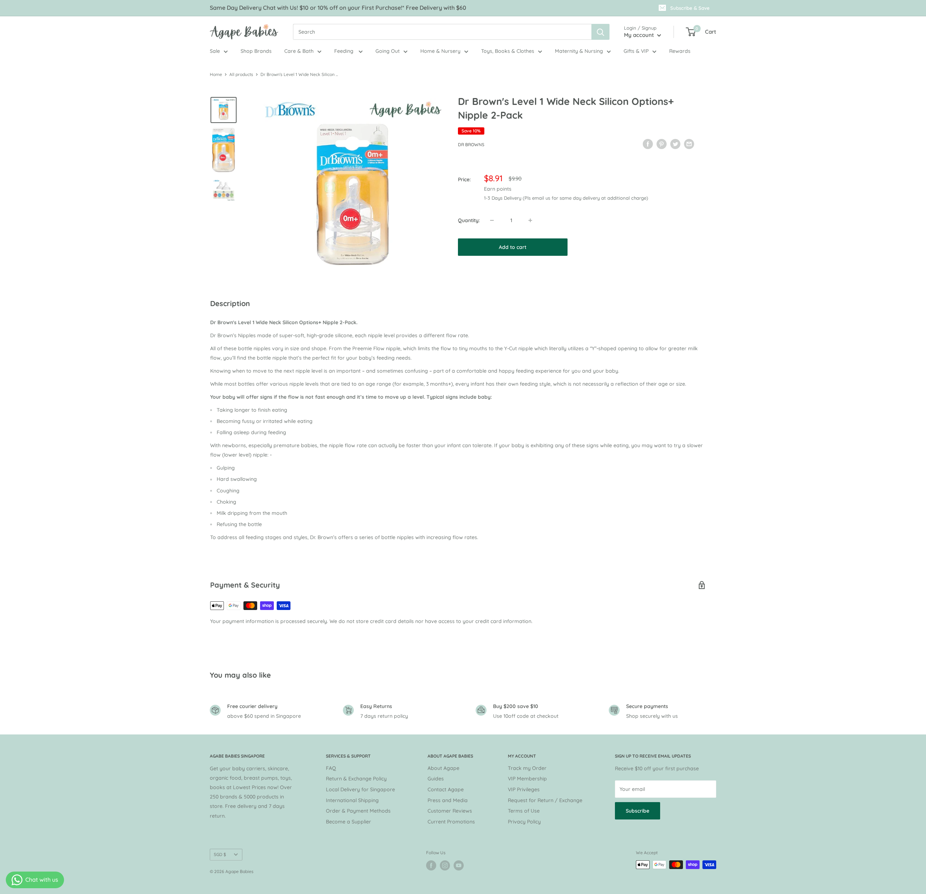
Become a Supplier (348, 821)
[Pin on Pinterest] (662, 144)
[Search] (600, 32)
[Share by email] (689, 144)
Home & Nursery (440, 51)
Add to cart (512, 247)
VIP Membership (527, 778)
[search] (442, 32)
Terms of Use (524, 811)
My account (639, 34)
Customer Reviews (450, 811)
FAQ (331, 768)
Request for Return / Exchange (545, 800)
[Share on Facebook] (648, 144)
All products (241, 74)
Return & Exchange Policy (356, 778)
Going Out (387, 51)
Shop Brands (256, 51)
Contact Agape (446, 789)
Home (216, 74)
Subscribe (637, 811)
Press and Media (448, 800)
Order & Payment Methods (358, 811)
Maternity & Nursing (579, 51)
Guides (436, 778)
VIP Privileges (524, 789)
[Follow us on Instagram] (445, 865)
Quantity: (469, 220)
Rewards (680, 51)
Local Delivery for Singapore (360, 789)
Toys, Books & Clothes (507, 51)
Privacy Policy (524, 821)
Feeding (344, 51)
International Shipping (352, 800)
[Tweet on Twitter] (675, 144)
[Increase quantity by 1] (530, 220)
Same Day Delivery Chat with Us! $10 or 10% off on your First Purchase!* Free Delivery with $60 (338, 7)
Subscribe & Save (690, 8)
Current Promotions (451, 821)
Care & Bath (299, 51)
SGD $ (220, 854)
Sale (215, 51)
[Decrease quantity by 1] (492, 220)
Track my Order (527, 768)
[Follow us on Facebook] (431, 865)
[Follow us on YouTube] (459, 865)
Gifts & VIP (636, 51)
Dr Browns (471, 144)
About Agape (443, 768)
